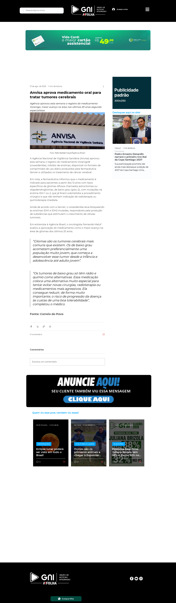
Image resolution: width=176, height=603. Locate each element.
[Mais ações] (103, 86)
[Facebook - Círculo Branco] (131, 578)
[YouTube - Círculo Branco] (136, 578)
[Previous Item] (117, 129)
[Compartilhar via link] (44, 326)
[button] (147, 9)
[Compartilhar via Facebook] (31, 326)
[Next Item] (147, 129)
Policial (118, 151)
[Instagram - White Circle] (141, 578)
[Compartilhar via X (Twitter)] (37, 326)
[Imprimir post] (50, 326)
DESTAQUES (44, 444)
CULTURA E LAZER (85, 444)
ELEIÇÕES (119, 444)
